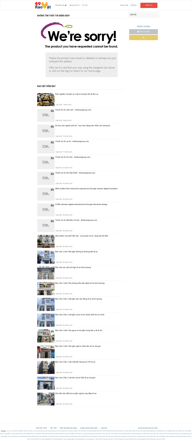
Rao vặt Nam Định (151, 436)
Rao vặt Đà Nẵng (91, 430)
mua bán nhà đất (38, 430)
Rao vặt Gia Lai (78, 433)
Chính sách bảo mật (89, 428)
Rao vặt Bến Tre (7, 433)
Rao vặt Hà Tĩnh (115, 433)
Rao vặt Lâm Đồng (63, 436)
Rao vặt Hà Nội (82, 430)
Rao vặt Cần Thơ (121, 430)
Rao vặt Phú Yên (36, 439)
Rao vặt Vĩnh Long (140, 430)
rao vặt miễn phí (15, 430)
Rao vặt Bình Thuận (40, 433)
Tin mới (85, 5)
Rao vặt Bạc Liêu (179, 430)
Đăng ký (133, 5)
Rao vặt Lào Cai (132, 436)
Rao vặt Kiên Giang (34, 436)
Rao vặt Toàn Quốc (73, 430)
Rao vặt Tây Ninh (119, 439)
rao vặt (8, 430)
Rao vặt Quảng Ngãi (68, 439)
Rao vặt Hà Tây (106, 433)
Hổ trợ (53, 428)
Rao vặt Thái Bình (129, 439)
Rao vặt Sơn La (110, 439)
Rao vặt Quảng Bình (46, 439)
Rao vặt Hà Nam (97, 433)
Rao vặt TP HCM (101, 430)
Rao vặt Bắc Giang (170, 430)
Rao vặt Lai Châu (53, 436)
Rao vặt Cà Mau (59, 433)
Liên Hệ (104, 428)
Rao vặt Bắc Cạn (160, 430)
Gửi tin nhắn (145, 32)
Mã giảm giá (60, 5)
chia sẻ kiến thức (63, 430)
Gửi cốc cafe (41, 428)
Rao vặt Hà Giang (88, 433)
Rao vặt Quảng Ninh (79, 439)
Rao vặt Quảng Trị (90, 439)
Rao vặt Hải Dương (125, 433)
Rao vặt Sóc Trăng (101, 439)
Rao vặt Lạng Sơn (123, 436)
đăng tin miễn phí (23, 430)
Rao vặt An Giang (130, 430)
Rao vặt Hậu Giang (184, 433)
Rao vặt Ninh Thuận (181, 436)
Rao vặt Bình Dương (17, 433)
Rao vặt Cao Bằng (69, 433)
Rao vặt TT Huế (160, 439)
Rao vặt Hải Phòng (111, 430)
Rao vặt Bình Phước (29, 433)
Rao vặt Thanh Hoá (151, 439)
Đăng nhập (124, 5)
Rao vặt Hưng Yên (13, 436)
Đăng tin (149, 5)
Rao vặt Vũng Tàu (150, 430)
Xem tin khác (144, 26)
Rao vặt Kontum (43, 436)
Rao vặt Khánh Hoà (23, 436)
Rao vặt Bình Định (50, 433)
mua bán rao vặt (47, 430)
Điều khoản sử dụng (68, 428)
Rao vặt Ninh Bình (171, 436)
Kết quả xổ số (74, 5)
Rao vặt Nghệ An (161, 436)
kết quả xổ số (54, 430)
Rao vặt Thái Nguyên (140, 439)
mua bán (31, 430)
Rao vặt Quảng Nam (57, 439)
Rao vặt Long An (141, 436)
